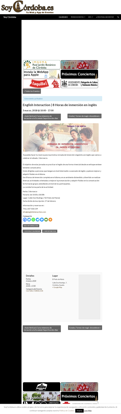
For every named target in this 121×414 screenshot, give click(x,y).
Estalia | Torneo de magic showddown (84, 116)
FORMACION (38, 291)
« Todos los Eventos (32, 91)
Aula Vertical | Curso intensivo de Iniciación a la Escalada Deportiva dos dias (41, 117)
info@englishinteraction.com (34, 212)
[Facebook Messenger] (42, 220)
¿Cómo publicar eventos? (105, 17)
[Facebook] (25, 220)
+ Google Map (57, 287)
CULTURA (29, 291)
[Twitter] (29, 220)
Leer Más (88, 411)
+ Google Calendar (32, 231)
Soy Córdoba (10, 17)
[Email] (46, 220)
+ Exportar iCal (49, 231)
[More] (50, 220)
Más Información (31, 225)
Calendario (63, 17)
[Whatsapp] (33, 220)
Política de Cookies (66, 411)
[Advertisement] (71, 39)
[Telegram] (37, 220)
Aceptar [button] (79, 411)
